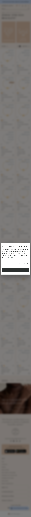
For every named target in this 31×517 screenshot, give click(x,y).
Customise (22, 264)
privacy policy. (9, 257)
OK (15, 270)
